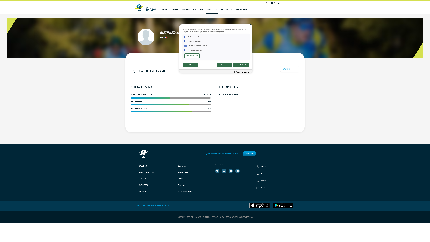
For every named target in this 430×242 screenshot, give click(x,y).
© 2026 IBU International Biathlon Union (193, 217)
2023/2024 (287, 69)
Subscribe (249, 153)
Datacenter (182, 166)
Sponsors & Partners (185, 191)
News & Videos (144, 179)
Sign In (263, 166)
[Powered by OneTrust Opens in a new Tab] (242, 71)
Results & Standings (147, 172)
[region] (215, 48)
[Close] (249, 26)
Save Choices (190, 65)
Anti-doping (182, 185)
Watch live (224, 10)
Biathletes (143, 185)
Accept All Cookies (241, 65)
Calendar (143, 166)
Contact (264, 188)
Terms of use (231, 217)
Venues (180, 179)
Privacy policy (218, 217)
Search (263, 181)
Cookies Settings (246, 217)
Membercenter (183, 172)
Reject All (224, 65)
